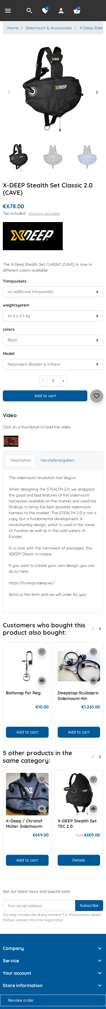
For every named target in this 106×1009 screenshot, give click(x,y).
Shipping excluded (44, 213)
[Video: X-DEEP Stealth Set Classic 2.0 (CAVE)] (11, 440)
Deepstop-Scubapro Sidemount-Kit (78, 695)
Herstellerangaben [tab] (57, 460)
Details (78, 860)
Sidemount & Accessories (49, 27)
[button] (29, 11)
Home (12, 27)
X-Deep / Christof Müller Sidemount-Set (25, 826)
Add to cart (45, 395)
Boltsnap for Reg (23, 692)
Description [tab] (21, 460)
